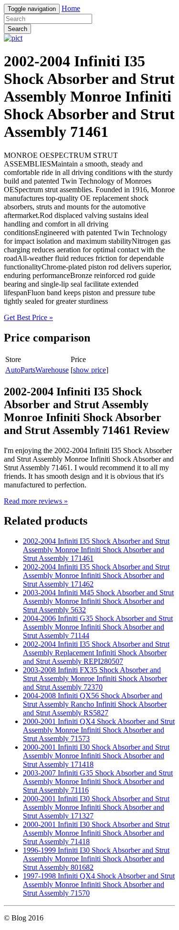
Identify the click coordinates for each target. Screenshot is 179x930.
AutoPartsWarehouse (37, 370)
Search (17, 28)
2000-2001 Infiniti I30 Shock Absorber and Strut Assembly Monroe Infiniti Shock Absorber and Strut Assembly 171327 (96, 807)
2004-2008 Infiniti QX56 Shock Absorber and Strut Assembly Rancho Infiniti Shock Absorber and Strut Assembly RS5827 (95, 704)
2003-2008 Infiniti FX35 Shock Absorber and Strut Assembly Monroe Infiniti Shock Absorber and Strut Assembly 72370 (95, 678)
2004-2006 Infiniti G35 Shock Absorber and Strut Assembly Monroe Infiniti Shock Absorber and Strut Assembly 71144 (98, 627)
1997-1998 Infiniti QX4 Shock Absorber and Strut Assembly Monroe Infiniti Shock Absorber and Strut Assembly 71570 (99, 884)
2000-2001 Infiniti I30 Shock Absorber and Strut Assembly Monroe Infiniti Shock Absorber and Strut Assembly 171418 (96, 755)
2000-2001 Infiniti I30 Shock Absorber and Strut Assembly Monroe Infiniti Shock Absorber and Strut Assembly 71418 (96, 833)
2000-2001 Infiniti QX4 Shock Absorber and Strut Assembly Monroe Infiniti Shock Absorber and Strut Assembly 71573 (99, 730)
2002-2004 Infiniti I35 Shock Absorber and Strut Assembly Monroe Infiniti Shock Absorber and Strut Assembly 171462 (96, 575)
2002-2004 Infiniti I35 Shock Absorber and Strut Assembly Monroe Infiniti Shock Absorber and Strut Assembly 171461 (96, 549)
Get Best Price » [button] (28, 317)
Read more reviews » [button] (36, 501)
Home (71, 8)
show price (89, 370)
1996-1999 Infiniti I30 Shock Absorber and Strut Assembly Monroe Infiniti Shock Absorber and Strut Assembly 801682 (96, 858)
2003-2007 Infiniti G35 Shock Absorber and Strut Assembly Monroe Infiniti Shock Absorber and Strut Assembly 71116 (98, 781)
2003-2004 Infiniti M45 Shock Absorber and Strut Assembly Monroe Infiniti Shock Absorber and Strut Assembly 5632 (98, 601)
